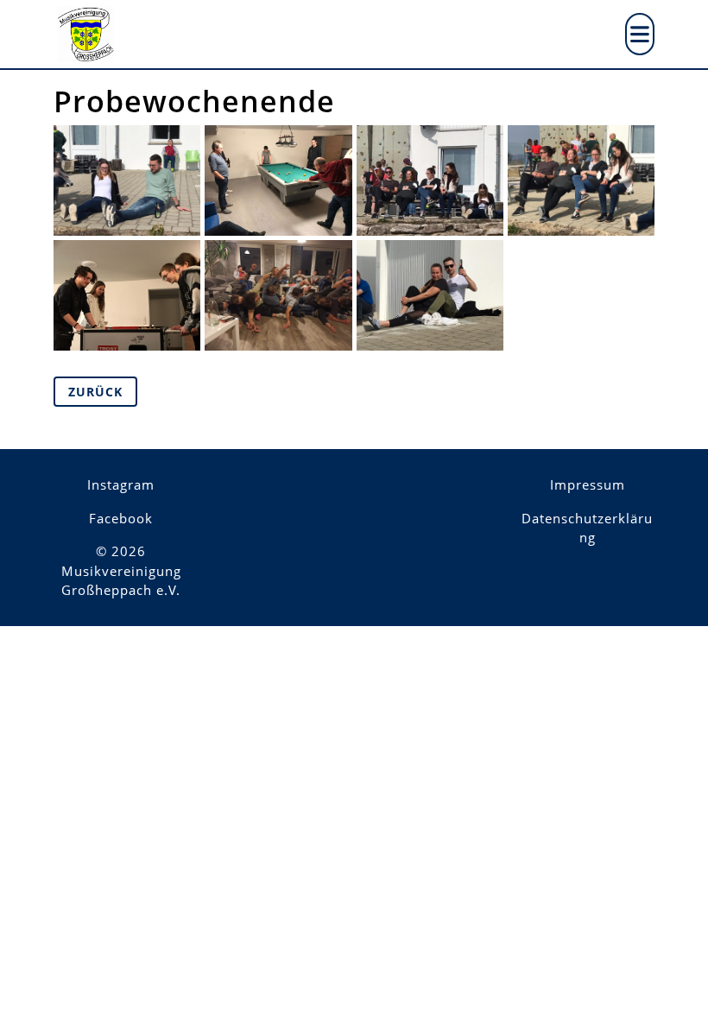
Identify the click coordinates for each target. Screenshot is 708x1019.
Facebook (121, 518)
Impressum (587, 484)
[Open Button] (639, 34)
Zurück (95, 391)
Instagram (121, 484)
